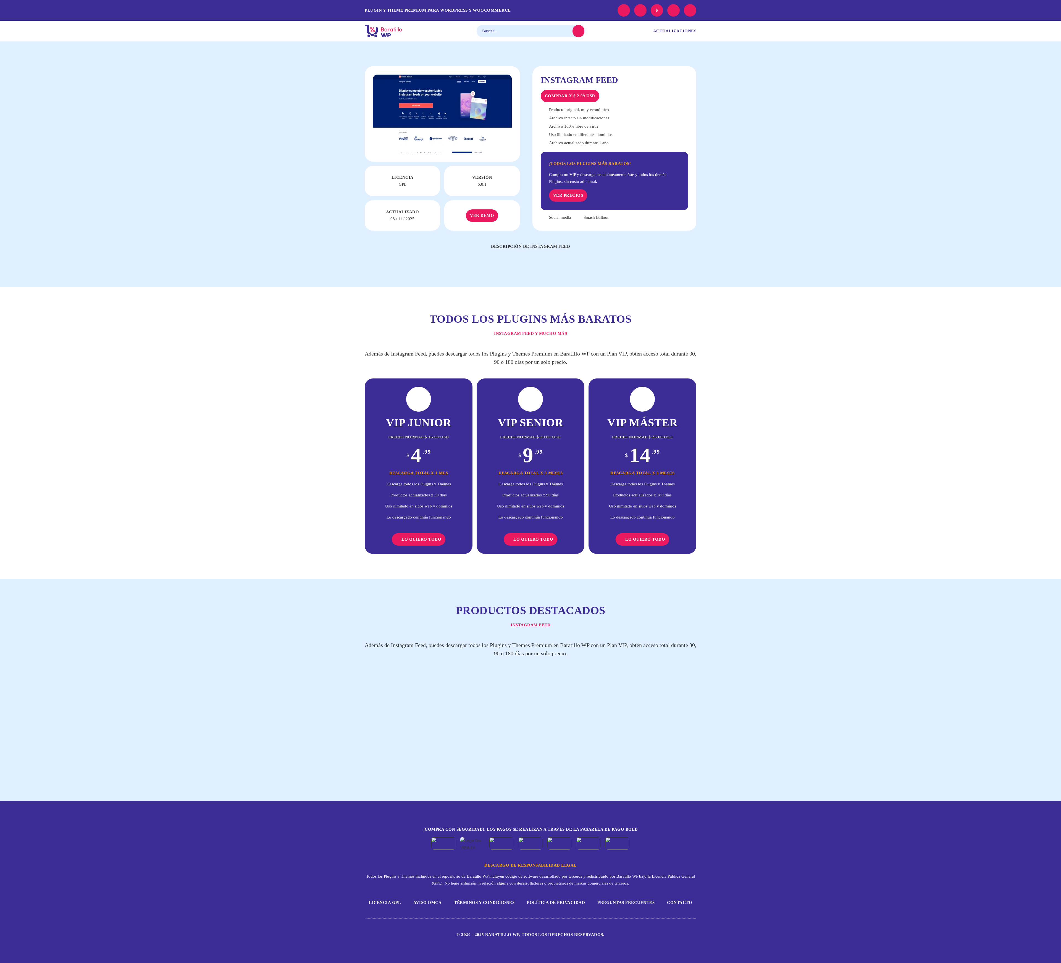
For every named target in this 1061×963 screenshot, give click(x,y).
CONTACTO (679, 902)
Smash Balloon (597, 217)
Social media (560, 217)
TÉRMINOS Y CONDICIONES (484, 902)
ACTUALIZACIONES (675, 31)
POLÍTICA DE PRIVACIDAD (556, 902)
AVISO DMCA (427, 902)
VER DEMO (482, 215)
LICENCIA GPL (385, 902)
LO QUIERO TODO (421, 539)
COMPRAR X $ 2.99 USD (570, 96)
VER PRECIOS (568, 195)
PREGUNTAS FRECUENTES (626, 902)
